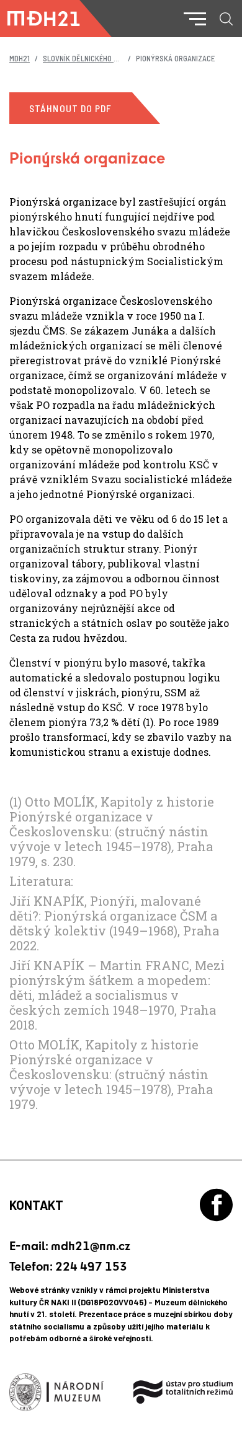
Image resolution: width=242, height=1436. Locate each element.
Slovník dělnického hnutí (88, 58)
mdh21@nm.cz (90, 1245)
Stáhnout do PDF (70, 108)
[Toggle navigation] (194, 19)
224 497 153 (91, 1266)
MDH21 (19, 58)
